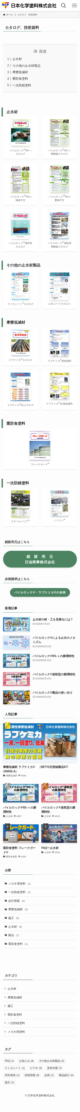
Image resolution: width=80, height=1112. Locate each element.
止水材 (17, 59)
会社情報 (16, 900)
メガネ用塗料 (19, 883)
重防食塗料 (20, 78)
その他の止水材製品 (26, 65)
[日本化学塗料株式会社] (29, 5)
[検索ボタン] (63, 5)
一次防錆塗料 (21, 85)
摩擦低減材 (20, 72)
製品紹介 (66, 1075)
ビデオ (36, 1068)
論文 (9, 1082)
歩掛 (49, 1075)
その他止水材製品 (51, 1060)
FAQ (9, 1060)
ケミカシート (15, 1068)
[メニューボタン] (74, 5)
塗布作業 (54, 1068)
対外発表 (12, 1075)
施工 (13, 918)
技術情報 (32, 1075)
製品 (13, 935)
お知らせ (26, 1060)
